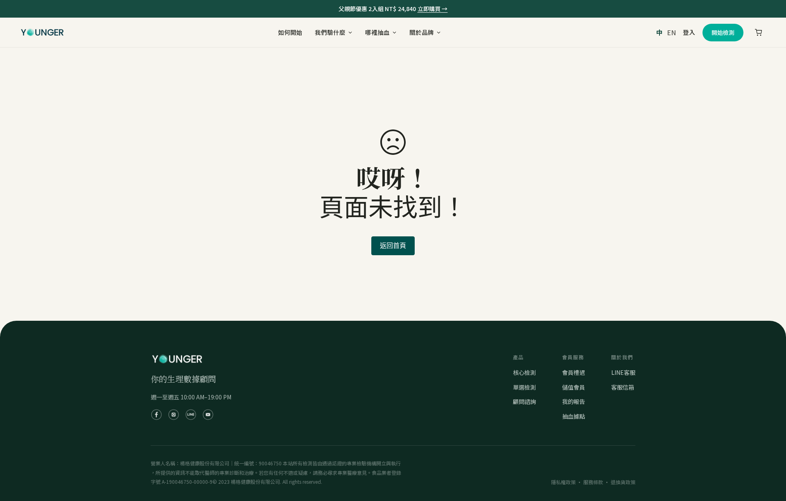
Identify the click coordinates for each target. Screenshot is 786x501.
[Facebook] (156, 414)
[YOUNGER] (42, 32)
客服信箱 (622, 387)
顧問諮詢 (524, 401)
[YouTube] (208, 414)
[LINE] (190, 414)
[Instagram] (173, 414)
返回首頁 (393, 245)
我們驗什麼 (330, 32)
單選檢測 (524, 387)
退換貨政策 (623, 481)
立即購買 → (433, 9)
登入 (689, 32)
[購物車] (758, 32)
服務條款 (593, 481)
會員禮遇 (573, 372)
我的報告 (573, 401)
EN (671, 32)
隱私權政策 (563, 481)
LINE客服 (623, 372)
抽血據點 (573, 416)
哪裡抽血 (377, 32)
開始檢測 (722, 32)
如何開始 (290, 32)
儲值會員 (573, 387)
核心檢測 (524, 372)
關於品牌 (421, 32)
